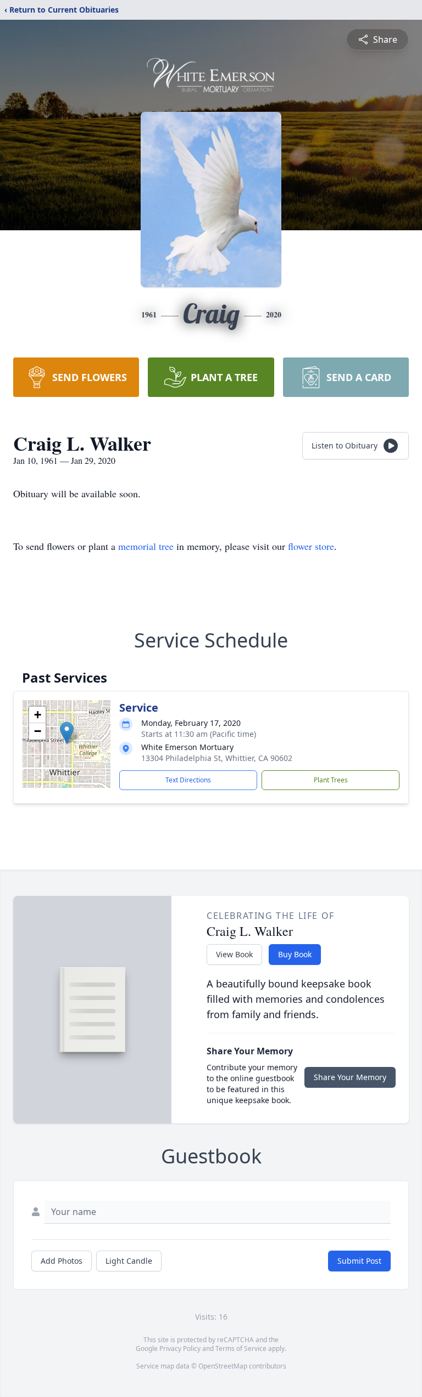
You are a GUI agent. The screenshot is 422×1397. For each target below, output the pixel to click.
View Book (234, 954)
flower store (311, 546)
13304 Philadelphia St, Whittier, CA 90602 (216, 758)
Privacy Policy (180, 1348)
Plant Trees (331, 780)
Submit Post (359, 1261)
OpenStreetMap (222, 1366)
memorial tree (146, 546)
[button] (67, 733)
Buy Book (295, 954)
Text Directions (188, 780)
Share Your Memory (350, 1077)
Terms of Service (240, 1348)
